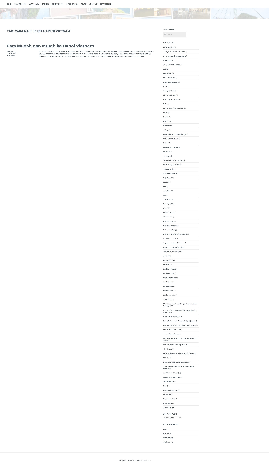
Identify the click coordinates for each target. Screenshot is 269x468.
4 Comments (11, 55)
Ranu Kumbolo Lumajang (171, 147)
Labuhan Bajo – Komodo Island (173, 108)
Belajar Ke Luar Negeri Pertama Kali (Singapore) (179, 321)
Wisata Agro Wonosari (170, 173)
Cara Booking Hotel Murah (172, 329)
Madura (165, 121)
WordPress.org (168, 442)
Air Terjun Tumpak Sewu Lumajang (174, 56)
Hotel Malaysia (168, 286)
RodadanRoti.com (146, 460)
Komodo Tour (167, 403)
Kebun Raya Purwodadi (170, 99)
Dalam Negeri (20, 4)
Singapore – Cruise (169, 238)
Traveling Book (168, 407)
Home (9, 4)
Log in (165, 429)
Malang (165, 130)
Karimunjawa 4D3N (169, 95)
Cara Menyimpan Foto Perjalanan (174, 345)
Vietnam (166, 256)
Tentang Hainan (168, 381)
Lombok (165, 117)
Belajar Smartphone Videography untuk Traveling (179, 325)
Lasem (165, 112)
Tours (83, 4)
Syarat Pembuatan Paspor (172, 377)
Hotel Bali (166, 264)
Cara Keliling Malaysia (170, 334)
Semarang (166, 151)
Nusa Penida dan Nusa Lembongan (174, 134)
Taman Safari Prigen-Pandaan (173, 160)
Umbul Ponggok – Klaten (171, 165)
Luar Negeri (34, 4)
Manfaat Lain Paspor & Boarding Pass (176, 362)
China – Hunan (168, 217)
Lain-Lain (166, 358)
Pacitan (165, 143)
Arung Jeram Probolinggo (172, 64)
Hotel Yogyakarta (169, 295)
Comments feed (168, 438)
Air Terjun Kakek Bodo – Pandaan (174, 52)
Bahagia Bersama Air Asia (171, 316)
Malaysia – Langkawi (170, 225)
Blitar (165, 86)
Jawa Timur (167, 191)
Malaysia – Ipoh (168, 221)
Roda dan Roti (11, 53)
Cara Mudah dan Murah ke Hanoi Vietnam (50, 45)
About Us (93, 4)
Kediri (165, 104)
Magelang (166, 125)
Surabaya (166, 156)
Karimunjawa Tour (169, 399)
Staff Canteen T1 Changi (171, 373)
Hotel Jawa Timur (169, 273)
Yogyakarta (167, 178)
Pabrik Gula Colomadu (170, 138)
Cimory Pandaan (168, 91)
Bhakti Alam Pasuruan (170, 82)
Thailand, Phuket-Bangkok (172, 251)
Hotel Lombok (167, 282)
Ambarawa (166, 60)
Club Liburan (167, 349)
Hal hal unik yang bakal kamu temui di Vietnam (178, 353)
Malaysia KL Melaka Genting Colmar (175, 234)
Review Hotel (57, 4)
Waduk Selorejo (168, 169)
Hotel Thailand (168, 291)
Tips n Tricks (72, 4)
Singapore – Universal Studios (173, 247)
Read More (140, 56)
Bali (164, 69)
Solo (164, 195)
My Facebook (105, 4)
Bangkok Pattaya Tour (170, 390)
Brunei (165, 208)
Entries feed (167, 433)
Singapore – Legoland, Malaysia (173, 243)
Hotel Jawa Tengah (169, 269)
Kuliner (45, 4)
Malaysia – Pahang (169, 230)
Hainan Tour (167, 394)
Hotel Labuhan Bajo (169, 277)
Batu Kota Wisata (169, 78)
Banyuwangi (167, 73)
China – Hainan (168, 212)
